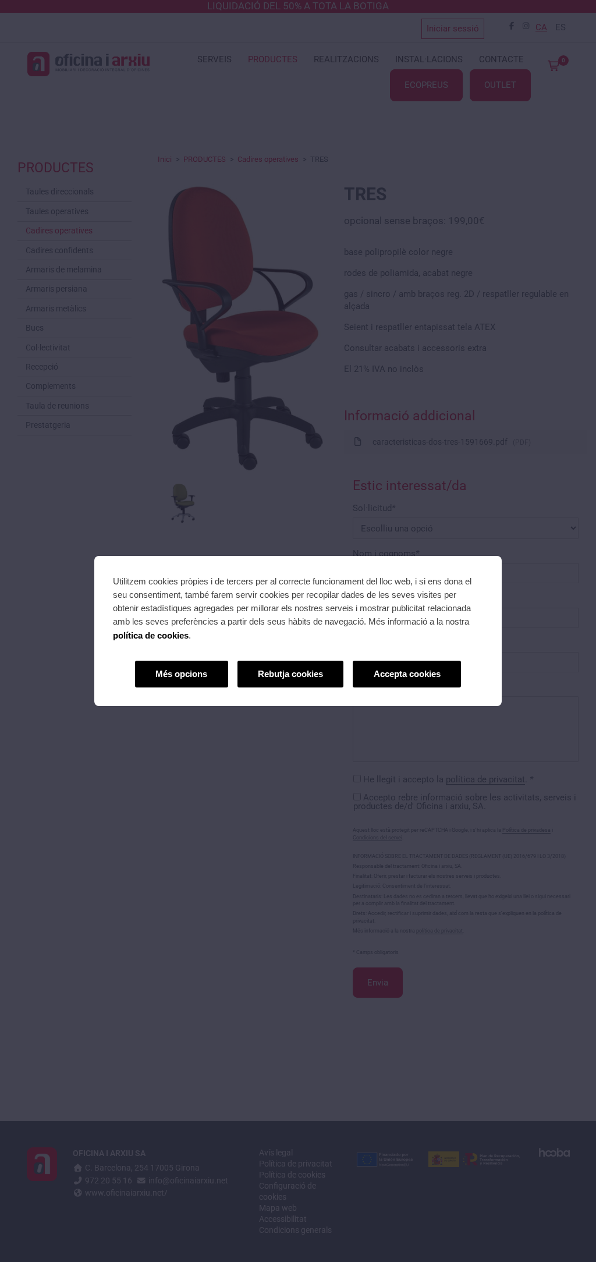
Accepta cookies (407, 674)
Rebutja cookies (290, 674)
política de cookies (151, 635)
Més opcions (181, 674)
